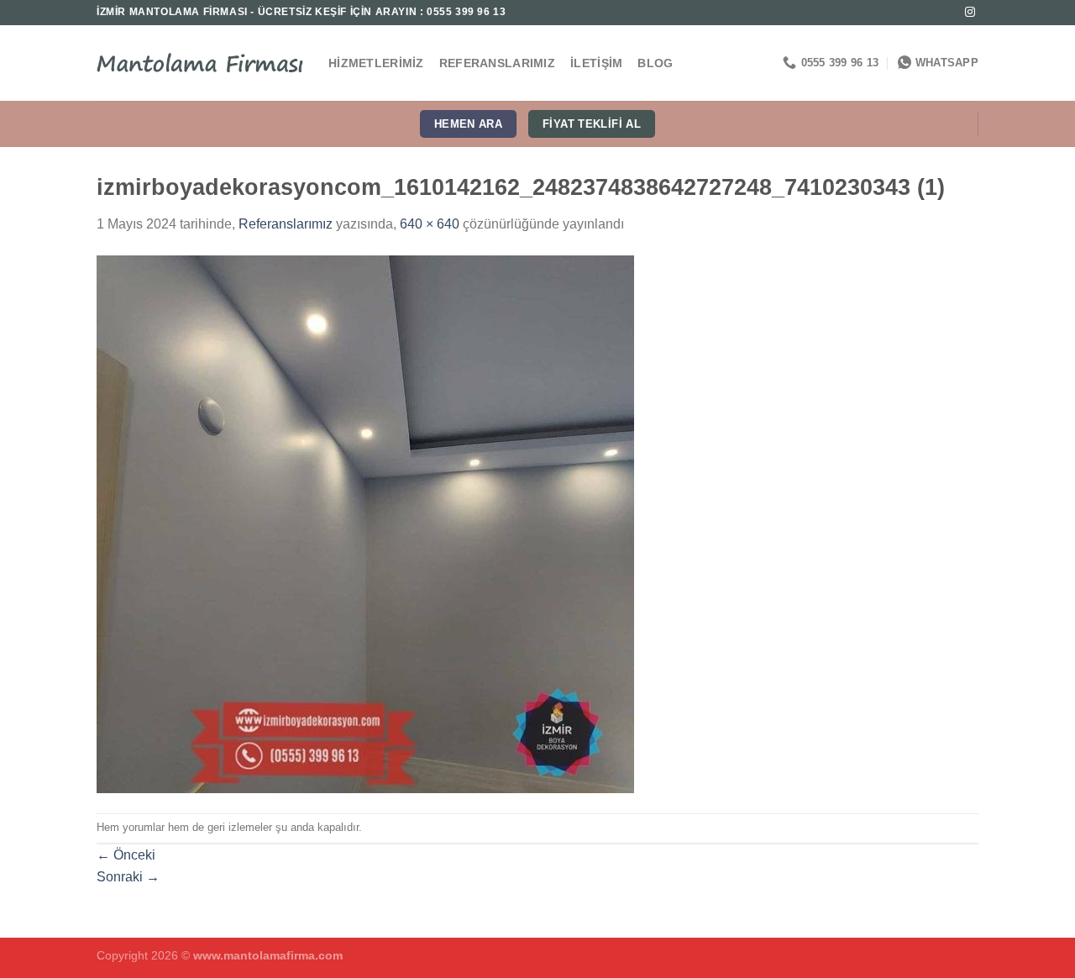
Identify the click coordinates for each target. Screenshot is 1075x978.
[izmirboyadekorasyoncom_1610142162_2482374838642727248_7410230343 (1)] (365, 523)
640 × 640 (429, 224)
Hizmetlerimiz (376, 63)
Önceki (126, 855)
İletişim (596, 63)
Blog (655, 63)
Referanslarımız (497, 63)
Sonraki (128, 877)
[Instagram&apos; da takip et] (970, 12)
